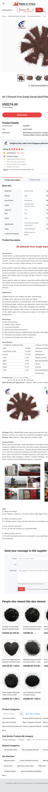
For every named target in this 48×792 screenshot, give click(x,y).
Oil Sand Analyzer (10, 771)
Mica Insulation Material (30, 750)
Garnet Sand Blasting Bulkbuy (31, 771)
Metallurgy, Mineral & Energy (16, 16)
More (4, 730)
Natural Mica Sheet (10, 750)
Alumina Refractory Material (12, 726)
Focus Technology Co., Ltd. (28, 783)
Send (21, 589)
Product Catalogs (33, 714)
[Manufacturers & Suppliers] (24, 4)
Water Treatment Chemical (32, 722)
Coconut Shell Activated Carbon (33, 718)
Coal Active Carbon (8, 718)
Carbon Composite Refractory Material (33, 726)
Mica (44, 16)
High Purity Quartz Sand (25, 766)
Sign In (5, 169)
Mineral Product (9, 760)
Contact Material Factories (29, 760)
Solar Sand (42, 766)
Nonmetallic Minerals (34, 16)
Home (4, 16)
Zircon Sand (8, 766)
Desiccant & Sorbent (9, 722)
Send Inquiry (22, 115)
